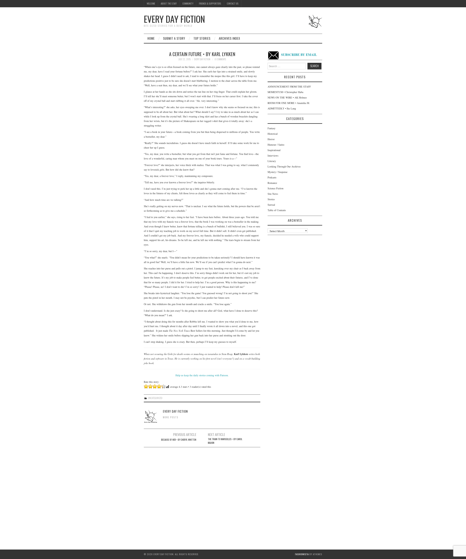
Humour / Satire (276, 144)
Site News (273, 193)
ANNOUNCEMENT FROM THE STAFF (289, 86)
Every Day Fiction (174, 18)
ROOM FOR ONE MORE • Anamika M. (289, 103)
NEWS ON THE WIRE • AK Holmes (287, 97)
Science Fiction (275, 188)
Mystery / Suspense (277, 172)
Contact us (232, 3)
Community (187, 3)
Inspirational (274, 150)
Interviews (273, 155)
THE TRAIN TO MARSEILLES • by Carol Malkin (225, 441)
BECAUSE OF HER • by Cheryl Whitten (178, 439)
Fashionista (302, 554)
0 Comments (220, 59)
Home (151, 38)
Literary (272, 161)
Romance (272, 183)
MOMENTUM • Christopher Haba (285, 92)
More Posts (170, 417)
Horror (271, 139)
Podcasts (272, 177)
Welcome (151, 3)
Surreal (271, 204)
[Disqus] (202, 495)
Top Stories (201, 38)
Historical (273, 133)
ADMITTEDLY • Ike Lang (282, 108)
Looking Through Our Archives (284, 166)
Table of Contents (277, 210)
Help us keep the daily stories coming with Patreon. (202, 375)
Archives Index (229, 38)
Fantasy (271, 128)
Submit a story (174, 38)
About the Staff (169, 3)
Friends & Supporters (210, 3)
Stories (271, 199)
